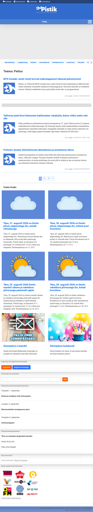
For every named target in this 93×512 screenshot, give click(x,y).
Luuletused (70, 62)
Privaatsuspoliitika (74, 510)
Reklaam (88, 510)
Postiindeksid (45, 1)
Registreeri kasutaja (21, 367)
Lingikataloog (23, 62)
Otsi (65, 379)
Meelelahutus (10, 62)
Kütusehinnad (20, 1)
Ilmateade (8, 1)
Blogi (66, 510)
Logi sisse (6, 367)
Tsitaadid (80, 62)
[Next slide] (91, 62)
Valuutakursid (44, 62)
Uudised (33, 62)
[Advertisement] (46, 42)
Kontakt (83, 510)
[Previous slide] (2, 62)
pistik (70, 96)
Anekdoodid (33, 1)
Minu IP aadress (20, 460)
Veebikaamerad (58, 62)
